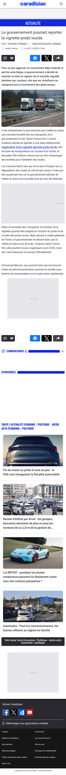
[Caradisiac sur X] (14, 713)
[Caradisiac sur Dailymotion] (22, 713)
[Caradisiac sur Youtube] (29, 713)
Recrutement (7, 744)
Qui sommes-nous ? (43, 738)
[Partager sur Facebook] (35, 57)
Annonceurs (39, 732)
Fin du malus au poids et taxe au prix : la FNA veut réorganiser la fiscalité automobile (31, 472)
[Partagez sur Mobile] (59, 57)
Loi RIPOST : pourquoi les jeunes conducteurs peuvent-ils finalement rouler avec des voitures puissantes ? (30, 577)
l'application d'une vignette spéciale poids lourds (29, 147)
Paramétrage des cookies (45, 757)
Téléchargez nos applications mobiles (27, 723)
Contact (5, 732)
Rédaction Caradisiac (10, 738)
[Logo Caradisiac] (33, 6)
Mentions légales (9, 751)
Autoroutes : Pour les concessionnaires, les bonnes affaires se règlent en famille (30, 628)
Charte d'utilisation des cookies (14, 757)
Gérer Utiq (6, 763)
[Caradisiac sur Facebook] (6, 713)
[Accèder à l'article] (33, 450)
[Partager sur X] (47, 57)
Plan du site (39, 744)
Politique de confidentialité (45, 751)
